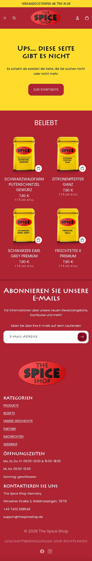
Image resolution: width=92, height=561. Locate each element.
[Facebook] (42, 551)
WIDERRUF (10, 444)
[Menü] (5, 18)
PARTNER (9, 429)
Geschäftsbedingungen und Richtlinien (46, 541)
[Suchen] (14, 18)
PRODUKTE (11, 405)
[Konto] (77, 18)
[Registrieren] (82, 337)
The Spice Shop (53, 531)
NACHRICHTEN (13, 436)
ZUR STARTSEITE (46, 89)
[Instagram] (49, 551)
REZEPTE (9, 413)
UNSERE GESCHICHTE (18, 421)
